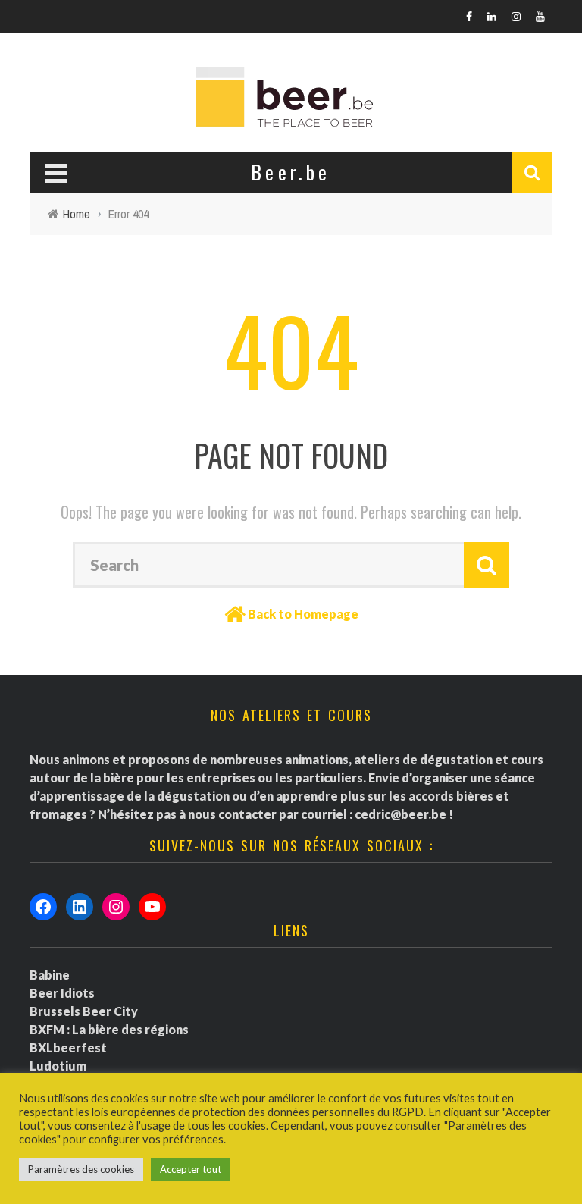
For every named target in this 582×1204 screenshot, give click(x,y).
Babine (50, 974)
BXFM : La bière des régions (109, 1029)
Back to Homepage (303, 614)
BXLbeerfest (68, 1047)
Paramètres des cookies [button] (81, 1169)
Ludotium (58, 1065)
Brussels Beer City (84, 1011)
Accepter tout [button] (190, 1169)
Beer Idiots (62, 993)
